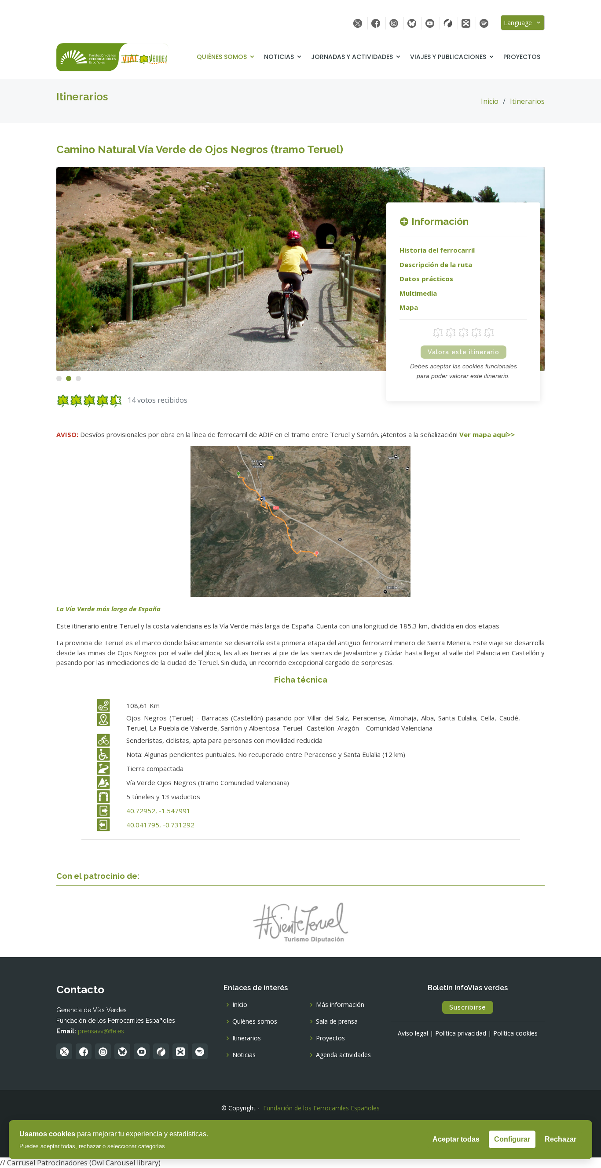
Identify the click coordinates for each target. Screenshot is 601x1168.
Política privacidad (460, 1033)
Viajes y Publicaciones (448, 56)
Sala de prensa (337, 1021)
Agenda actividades (343, 1055)
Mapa (408, 307)
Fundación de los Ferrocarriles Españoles (321, 1108)
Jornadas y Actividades (352, 56)
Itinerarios (527, 101)
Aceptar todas (456, 1139)
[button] (59, 378)
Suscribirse (467, 1007)
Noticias (279, 56)
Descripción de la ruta (435, 264)
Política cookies (515, 1033)
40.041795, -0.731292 (160, 824)
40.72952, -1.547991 (158, 810)
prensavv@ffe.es (101, 1031)
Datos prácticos (426, 278)
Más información (340, 1005)
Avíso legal (413, 1033)
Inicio (489, 101)
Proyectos (521, 56)
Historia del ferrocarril (437, 250)
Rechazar (560, 1139)
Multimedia (418, 293)
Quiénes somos (222, 56)
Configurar (512, 1139)
